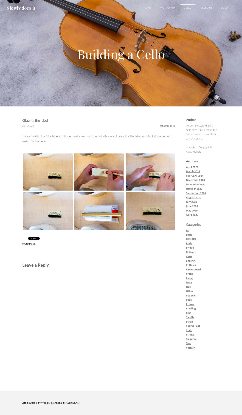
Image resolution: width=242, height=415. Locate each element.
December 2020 (195, 180)
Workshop (167, 7)
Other (189, 291)
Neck (189, 282)
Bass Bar (191, 239)
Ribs (188, 313)
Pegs (189, 299)
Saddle (190, 317)
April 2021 (192, 167)
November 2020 (195, 184)
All (187, 230)
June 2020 (192, 206)
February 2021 (194, 175)
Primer (190, 304)
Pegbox (190, 295)
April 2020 (192, 214)
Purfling (191, 308)
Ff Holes (191, 265)
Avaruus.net (72, 402)
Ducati (225, 7)
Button (190, 252)
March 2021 (193, 171)
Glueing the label (35, 120)
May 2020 (192, 210)
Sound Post (193, 326)
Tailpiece (191, 339)
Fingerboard (193, 269)
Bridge (190, 247)
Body (189, 243)
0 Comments (167, 125)
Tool (188, 343)
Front (189, 273)
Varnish (190, 347)
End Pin (190, 260)
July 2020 (191, 202)
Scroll (189, 321)
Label (189, 278)
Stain (189, 330)
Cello (188, 7)
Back (189, 234)
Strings (190, 334)
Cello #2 (206, 7)
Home (147, 7)
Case (189, 256)
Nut (188, 286)
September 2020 (196, 193)
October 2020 (194, 188)
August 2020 (193, 197)
